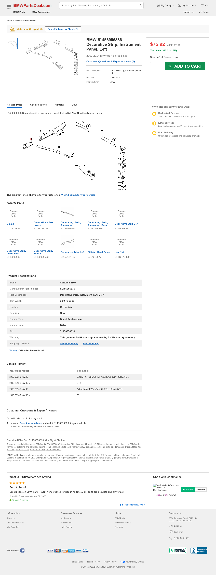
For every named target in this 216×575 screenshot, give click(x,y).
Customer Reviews (15, 523)
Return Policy (91, 343)
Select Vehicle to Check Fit (63, 29)
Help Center (203, 12)
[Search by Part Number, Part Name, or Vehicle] (140, 5)
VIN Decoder (13, 527)
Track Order (66, 523)
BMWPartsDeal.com (16, 455)
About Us (11, 518)
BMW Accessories (41, 12)
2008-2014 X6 (22, 449)
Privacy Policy (110, 562)
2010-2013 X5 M (37, 449)
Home (9, 20)
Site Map (119, 527)
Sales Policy (77, 562)
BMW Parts (19, 12)
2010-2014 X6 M (53, 449)
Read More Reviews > (135, 505)
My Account (66, 518)
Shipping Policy (69, 343)
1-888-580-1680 (181, 538)
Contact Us (188, 12)
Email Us (178, 526)
